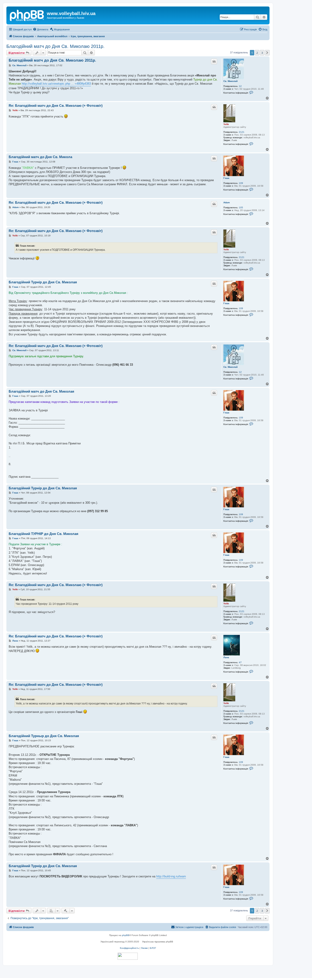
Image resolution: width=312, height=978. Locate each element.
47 (240, 662)
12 (240, 86)
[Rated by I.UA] (128, 956)
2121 (241, 132)
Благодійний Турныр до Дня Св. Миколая (44, 736)
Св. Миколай (230, 81)
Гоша (226, 178)
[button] (267, 52)
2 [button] (257, 53)
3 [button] (262, 53)
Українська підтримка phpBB (157, 941)
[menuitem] (40, 29)
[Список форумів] (27, 15)
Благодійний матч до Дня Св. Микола (40, 157)
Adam (226, 202)
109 (241, 183)
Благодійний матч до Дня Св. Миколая (41, 391)
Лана (226, 657)
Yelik (226, 124)
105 (241, 207)
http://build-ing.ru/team (171, 876)
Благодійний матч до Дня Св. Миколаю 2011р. (55, 46)
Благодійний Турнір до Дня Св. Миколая (43, 282)
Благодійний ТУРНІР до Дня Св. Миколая (43, 534)
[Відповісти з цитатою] (214, 61)
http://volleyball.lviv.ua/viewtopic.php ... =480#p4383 (56, 83)
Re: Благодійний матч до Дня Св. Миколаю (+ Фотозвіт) (56, 105)
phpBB (125, 935)
